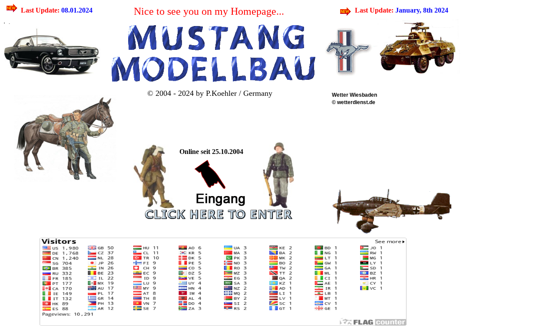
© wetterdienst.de (353, 102)
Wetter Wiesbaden (354, 95)
